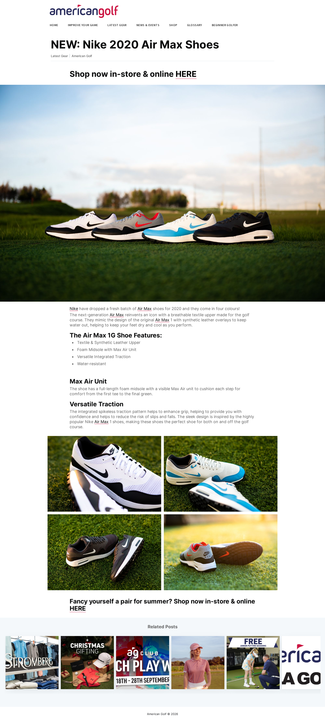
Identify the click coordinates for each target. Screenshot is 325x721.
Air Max (145, 308)
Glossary (194, 25)
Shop (173, 25)
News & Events (147, 25)
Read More (32, 673)
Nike (74, 308)
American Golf (82, 56)
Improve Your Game (83, 25)
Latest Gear (116, 25)
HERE (186, 74)
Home (54, 25)
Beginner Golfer (225, 25)
